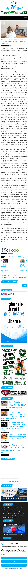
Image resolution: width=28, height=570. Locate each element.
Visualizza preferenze (14, 565)
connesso (9, 277)
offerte (19, 256)
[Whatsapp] (10, 250)
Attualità (10, 253)
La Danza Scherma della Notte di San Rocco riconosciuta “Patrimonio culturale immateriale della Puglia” (14, 426)
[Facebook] (2, 250)
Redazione (12, 45)
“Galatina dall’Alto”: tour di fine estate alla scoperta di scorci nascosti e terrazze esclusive (14, 415)
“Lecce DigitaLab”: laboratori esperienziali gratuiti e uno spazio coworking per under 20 (14, 437)
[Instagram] (5, 250)
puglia (23, 257)
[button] (26, 543)
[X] (7, 250)
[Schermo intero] (23, 534)
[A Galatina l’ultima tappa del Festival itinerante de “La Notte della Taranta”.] (23, 465)
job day (11, 256)
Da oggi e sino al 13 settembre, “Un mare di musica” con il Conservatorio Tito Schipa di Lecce (4, 268)
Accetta (14, 558)
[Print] (15, 250)
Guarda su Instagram (14, 481)
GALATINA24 (14, 8)
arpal (6, 257)
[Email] (17, 250)
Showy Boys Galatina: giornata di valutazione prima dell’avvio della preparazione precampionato (13, 405)
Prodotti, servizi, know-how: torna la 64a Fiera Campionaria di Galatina (23, 268)
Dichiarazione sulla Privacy (16, 568)
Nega (14, 561)
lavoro (15, 257)
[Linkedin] (12, 250)
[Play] (4, 534)
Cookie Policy (8, 568)
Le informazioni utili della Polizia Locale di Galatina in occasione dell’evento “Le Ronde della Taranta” (13, 449)
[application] (14, 529)
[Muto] (21, 534)
